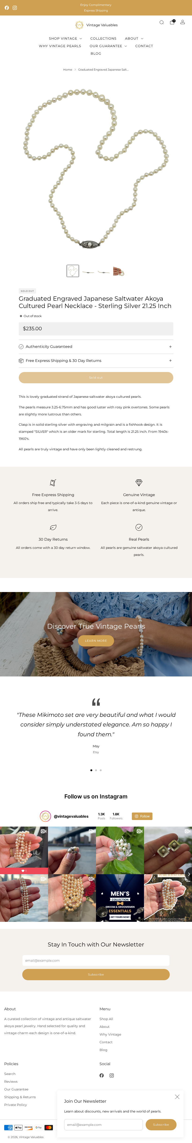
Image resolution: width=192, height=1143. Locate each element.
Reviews (11, 1081)
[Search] (161, 22)
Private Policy (15, 1105)
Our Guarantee (106, 46)
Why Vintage (110, 1034)
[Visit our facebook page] (7, 8)
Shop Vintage (63, 38)
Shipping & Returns (20, 1097)
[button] (91, 770)
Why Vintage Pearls (60, 46)
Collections (103, 38)
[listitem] (96, 8)
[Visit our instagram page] (15, 8)
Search (9, 1074)
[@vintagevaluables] (45, 816)
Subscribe (161, 1124)
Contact (144, 46)
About (131, 38)
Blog (96, 53)
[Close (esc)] (177, 1096)
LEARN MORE (96, 640)
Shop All (106, 1019)
